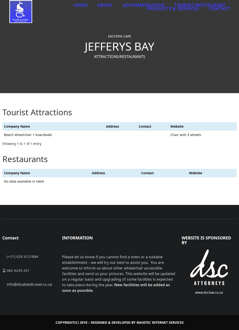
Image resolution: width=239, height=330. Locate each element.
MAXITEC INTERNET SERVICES (160, 322)
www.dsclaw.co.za (209, 292)
